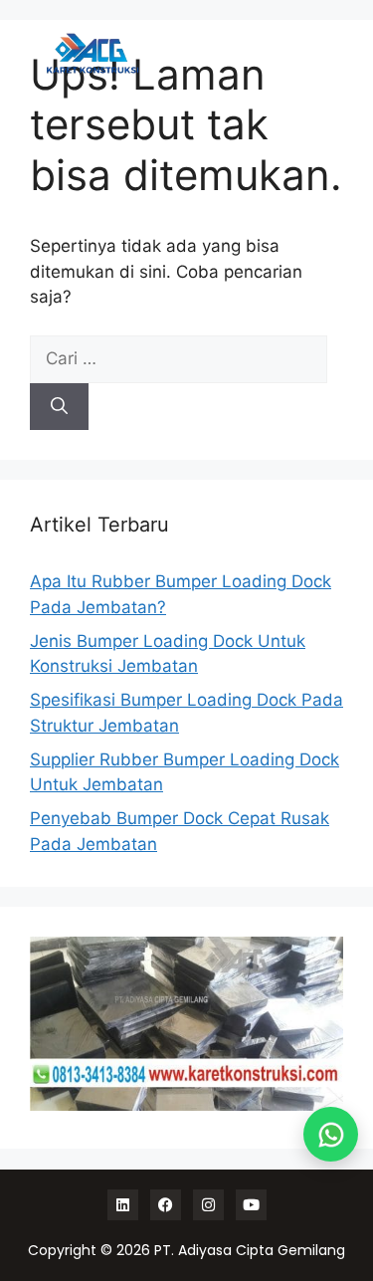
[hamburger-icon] (310, 53)
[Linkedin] (122, 1204)
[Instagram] (208, 1204)
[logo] (92, 54)
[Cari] (59, 407)
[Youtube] (251, 1204)
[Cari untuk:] (178, 358)
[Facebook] (165, 1204)
